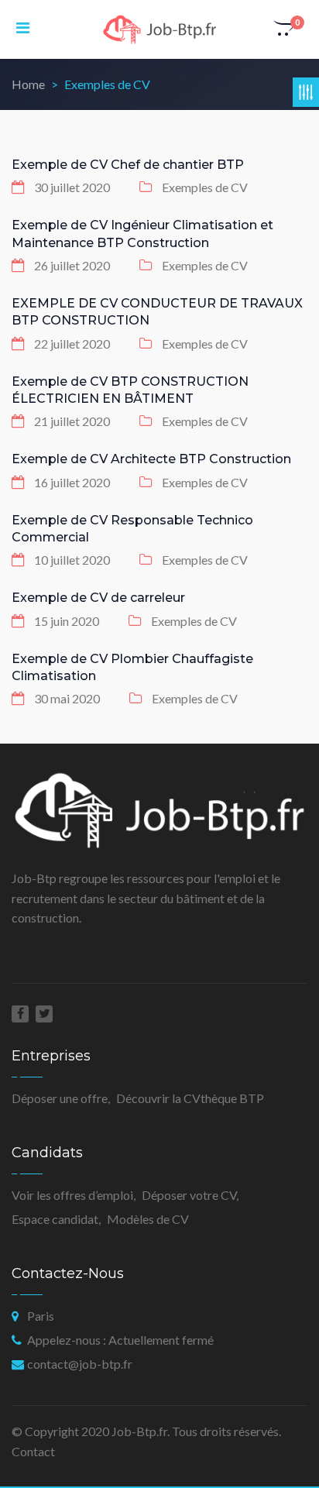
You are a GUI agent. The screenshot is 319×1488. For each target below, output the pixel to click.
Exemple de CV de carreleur (98, 597)
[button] (284, 29)
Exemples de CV (205, 187)
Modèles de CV (148, 1218)
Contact (33, 1451)
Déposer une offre (60, 1098)
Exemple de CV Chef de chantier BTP (128, 164)
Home (28, 84)
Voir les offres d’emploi (72, 1194)
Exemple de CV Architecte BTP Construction (151, 459)
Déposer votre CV (189, 1194)
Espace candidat (55, 1218)
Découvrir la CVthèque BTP (190, 1098)
